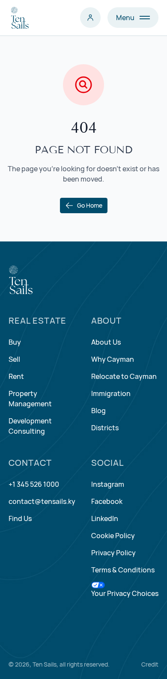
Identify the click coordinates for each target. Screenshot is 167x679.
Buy (15, 342)
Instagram (107, 484)
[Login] (90, 17)
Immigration (111, 393)
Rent (16, 376)
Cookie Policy (113, 535)
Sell (14, 359)
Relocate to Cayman (124, 376)
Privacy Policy (113, 552)
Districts (105, 427)
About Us (106, 342)
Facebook (106, 501)
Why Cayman (112, 359)
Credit (149, 664)
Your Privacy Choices (124, 593)
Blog (98, 410)
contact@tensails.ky (42, 501)
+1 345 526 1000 (34, 484)
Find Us (20, 518)
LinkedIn (104, 518)
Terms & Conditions (123, 570)
